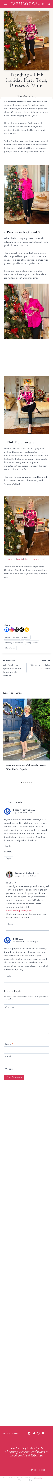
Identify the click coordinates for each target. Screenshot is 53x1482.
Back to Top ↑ (38, 1470)
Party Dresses (32, 643)
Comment (11, 1007)
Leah (16, 938)
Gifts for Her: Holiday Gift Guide (39, 665)
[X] (16, 629)
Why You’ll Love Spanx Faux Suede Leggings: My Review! (12, 668)
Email (8, 1056)
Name (9, 1043)
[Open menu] (5, 4)
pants (20, 559)
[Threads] (21, 629)
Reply (8, 858)
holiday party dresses (14, 643)
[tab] (21, 782)
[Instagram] (11, 629)
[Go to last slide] (7, 739)
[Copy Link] (26, 629)
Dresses (25, 637)
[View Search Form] (49, 4)
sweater (12, 559)
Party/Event (10, 648)
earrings (36, 559)
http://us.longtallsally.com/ (19, 910)
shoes (27, 559)
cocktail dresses (12, 637)
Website (9, 1068)
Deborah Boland (24, 872)
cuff (43, 559)
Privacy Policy (38, 1478)
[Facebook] (6, 629)
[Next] (46, 739)
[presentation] (26, 729)
